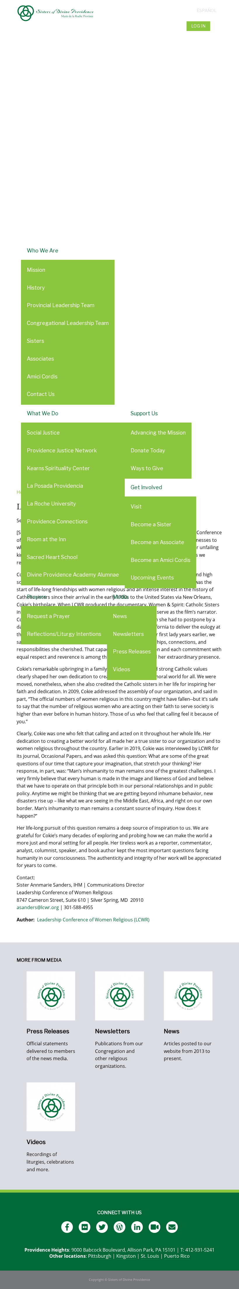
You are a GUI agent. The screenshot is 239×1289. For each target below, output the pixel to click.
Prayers (36, 597)
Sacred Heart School (52, 557)
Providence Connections (57, 521)
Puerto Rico (177, 1256)
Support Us (144, 413)
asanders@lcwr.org (38, 907)
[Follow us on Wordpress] (119, 1227)
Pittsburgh (99, 1256)
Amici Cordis (42, 376)
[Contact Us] (172, 1227)
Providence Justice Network (62, 450)
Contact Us (41, 394)
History (36, 288)
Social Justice (43, 433)
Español (207, 10)
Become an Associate (157, 542)
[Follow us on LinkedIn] (137, 1227)
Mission (36, 270)
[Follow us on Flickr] (84, 1227)
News (120, 616)
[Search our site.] (216, 26)
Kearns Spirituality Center (58, 468)
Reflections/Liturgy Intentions (64, 634)
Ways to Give (147, 468)
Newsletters (128, 634)
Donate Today (148, 450)
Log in (198, 26)
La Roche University (51, 504)
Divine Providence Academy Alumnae (73, 575)
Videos (121, 669)
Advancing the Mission (158, 433)
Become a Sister (151, 524)
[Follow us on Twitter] (102, 1227)
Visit (136, 507)
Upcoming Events (152, 578)
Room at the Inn (46, 539)
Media (120, 597)
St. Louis (150, 1256)
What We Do (42, 413)
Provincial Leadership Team (60, 305)
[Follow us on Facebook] (67, 1227)
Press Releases (132, 651)
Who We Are (42, 251)
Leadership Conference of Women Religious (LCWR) (93, 919)
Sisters (35, 341)
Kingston (126, 1256)
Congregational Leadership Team (68, 323)
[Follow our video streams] (154, 1227)
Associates (40, 359)
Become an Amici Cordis (160, 560)
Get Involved (146, 487)
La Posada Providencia (55, 486)
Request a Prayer (48, 616)
